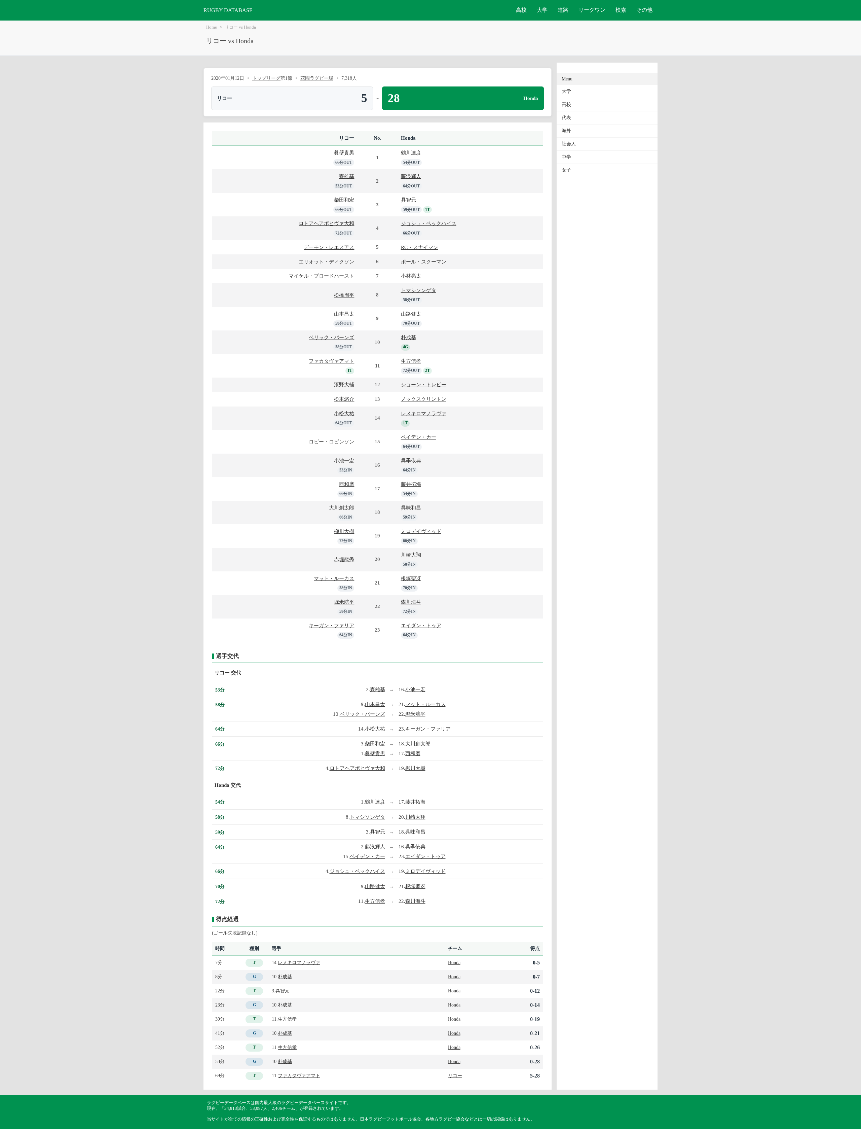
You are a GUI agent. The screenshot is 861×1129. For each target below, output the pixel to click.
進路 (563, 10)
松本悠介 (344, 399)
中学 (566, 157)
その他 (644, 10)
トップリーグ (266, 78)
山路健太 (411, 314)
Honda (408, 138)
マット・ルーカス (334, 578)
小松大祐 (344, 413)
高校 (521, 10)
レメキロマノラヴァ (423, 413)
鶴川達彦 (411, 152)
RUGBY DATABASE (228, 10)
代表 (566, 117)
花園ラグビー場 (316, 78)
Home (211, 27)
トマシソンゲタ (418, 290)
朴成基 (408, 337)
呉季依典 (411, 460)
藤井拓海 (411, 484)
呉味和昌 (411, 507)
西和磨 (346, 484)
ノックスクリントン (423, 399)
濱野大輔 (344, 384)
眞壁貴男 (344, 152)
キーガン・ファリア (331, 625)
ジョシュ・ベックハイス (428, 223)
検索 (620, 10)
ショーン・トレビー (423, 384)
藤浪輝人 (411, 176)
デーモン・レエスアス (329, 247)
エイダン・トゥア (421, 625)
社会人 (569, 143)
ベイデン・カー (418, 437)
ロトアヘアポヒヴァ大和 (326, 223)
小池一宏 (344, 460)
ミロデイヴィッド (421, 531)
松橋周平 (344, 295)
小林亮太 (411, 276)
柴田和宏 (344, 200)
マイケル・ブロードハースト (321, 276)
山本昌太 (344, 314)
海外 (566, 130)
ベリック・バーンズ (331, 337)
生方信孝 (411, 361)
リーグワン (591, 10)
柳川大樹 (344, 531)
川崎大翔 (411, 555)
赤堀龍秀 (344, 559)
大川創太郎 (341, 507)
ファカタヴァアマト (331, 361)
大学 (542, 10)
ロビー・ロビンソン (331, 442)
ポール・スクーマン (423, 261)
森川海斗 (411, 602)
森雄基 (346, 176)
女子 (566, 170)
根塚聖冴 (411, 578)
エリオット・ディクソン (326, 261)
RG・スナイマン (419, 247)
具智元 (408, 200)
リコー (346, 138)
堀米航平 (344, 602)
